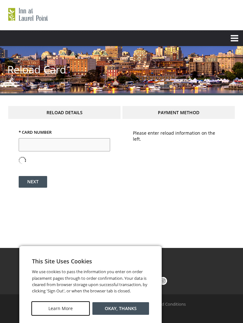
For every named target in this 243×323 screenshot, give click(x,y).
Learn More (60, 308)
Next (33, 182)
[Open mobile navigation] (121, 38)
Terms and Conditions (165, 304)
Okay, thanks (121, 308)
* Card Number (35, 132)
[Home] (27, 14)
